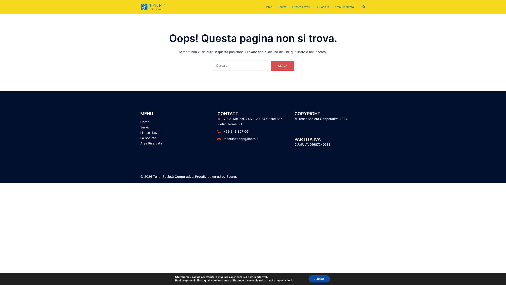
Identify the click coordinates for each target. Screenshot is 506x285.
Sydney (232, 177)
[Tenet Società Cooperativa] (152, 7)
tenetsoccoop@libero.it (241, 139)
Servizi (282, 7)
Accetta (319, 279)
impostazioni (284, 280)
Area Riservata (344, 7)
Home (268, 7)
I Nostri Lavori (301, 7)
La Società (322, 7)
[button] (364, 7)
